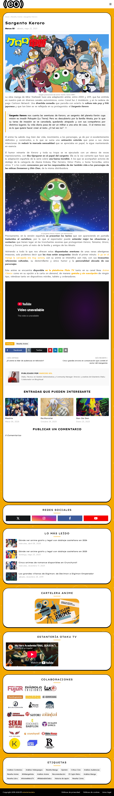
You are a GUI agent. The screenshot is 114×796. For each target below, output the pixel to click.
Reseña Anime (16, 17)
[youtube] (96, 518)
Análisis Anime (43, 774)
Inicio (7, 17)
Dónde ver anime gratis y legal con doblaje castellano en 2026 (53, 540)
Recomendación (58, 774)
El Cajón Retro (74, 774)
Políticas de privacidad (71, 792)
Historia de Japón (62, 778)
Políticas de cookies (91, 792)
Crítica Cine (75, 770)
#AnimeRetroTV (27, 778)
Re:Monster (47, 418)
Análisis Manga (90, 774)
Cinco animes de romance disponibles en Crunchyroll (48, 562)
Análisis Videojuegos (34, 770)
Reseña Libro (12, 778)
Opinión (64, 770)
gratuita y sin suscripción (84, 273)
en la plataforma (59, 270)
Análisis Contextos (14, 770)
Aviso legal (106, 792)
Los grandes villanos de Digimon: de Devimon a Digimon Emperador (56, 574)
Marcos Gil (9, 28)
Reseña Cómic (78, 778)
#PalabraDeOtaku (44, 778)
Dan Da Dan (82, 418)
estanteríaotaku (28, 792)
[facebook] (70, 518)
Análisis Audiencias (92, 770)
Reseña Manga (52, 770)
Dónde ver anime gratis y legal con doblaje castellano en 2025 (53, 551)
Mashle (9, 418)
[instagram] (44, 518)
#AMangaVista (28, 774)
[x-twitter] (18, 518)
